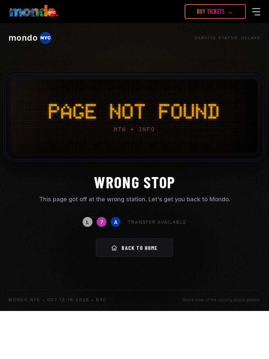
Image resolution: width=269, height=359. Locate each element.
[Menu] (256, 12)
